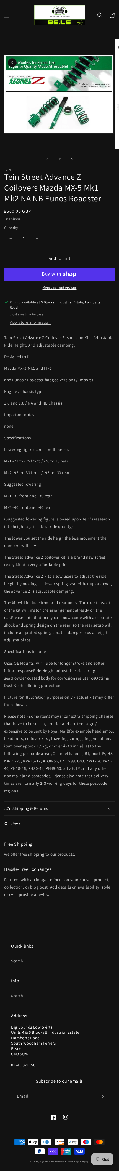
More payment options (60, 287)
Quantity (11, 227)
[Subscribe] (101, 1096)
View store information (30, 322)
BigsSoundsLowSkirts (52, 1161)
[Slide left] (47, 159)
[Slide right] (72, 159)
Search (17, 960)
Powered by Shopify (77, 1161)
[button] (7, 15)
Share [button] (16, 823)
